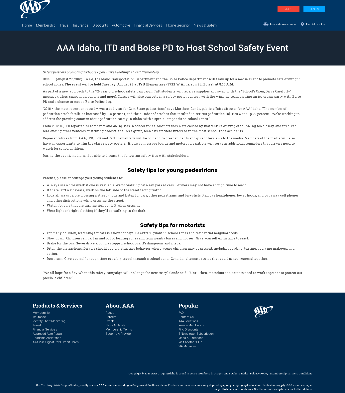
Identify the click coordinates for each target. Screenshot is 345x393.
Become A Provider (119, 333)
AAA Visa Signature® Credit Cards (56, 342)
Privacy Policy (259, 373)
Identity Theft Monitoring (49, 321)
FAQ (181, 313)
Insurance (39, 317)
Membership (41, 313)
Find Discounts (188, 329)
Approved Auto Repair (47, 333)
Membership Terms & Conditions (291, 373)
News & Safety (116, 325)
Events (110, 321)
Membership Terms (119, 329)
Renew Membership (191, 325)
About (110, 313)
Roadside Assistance (283, 24)
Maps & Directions (190, 338)
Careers (111, 317)
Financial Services (45, 329)
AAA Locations (188, 321)
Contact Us (186, 317)
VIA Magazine (187, 346)
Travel (37, 325)
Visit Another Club (190, 342)
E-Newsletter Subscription (196, 333)
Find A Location (315, 24)
